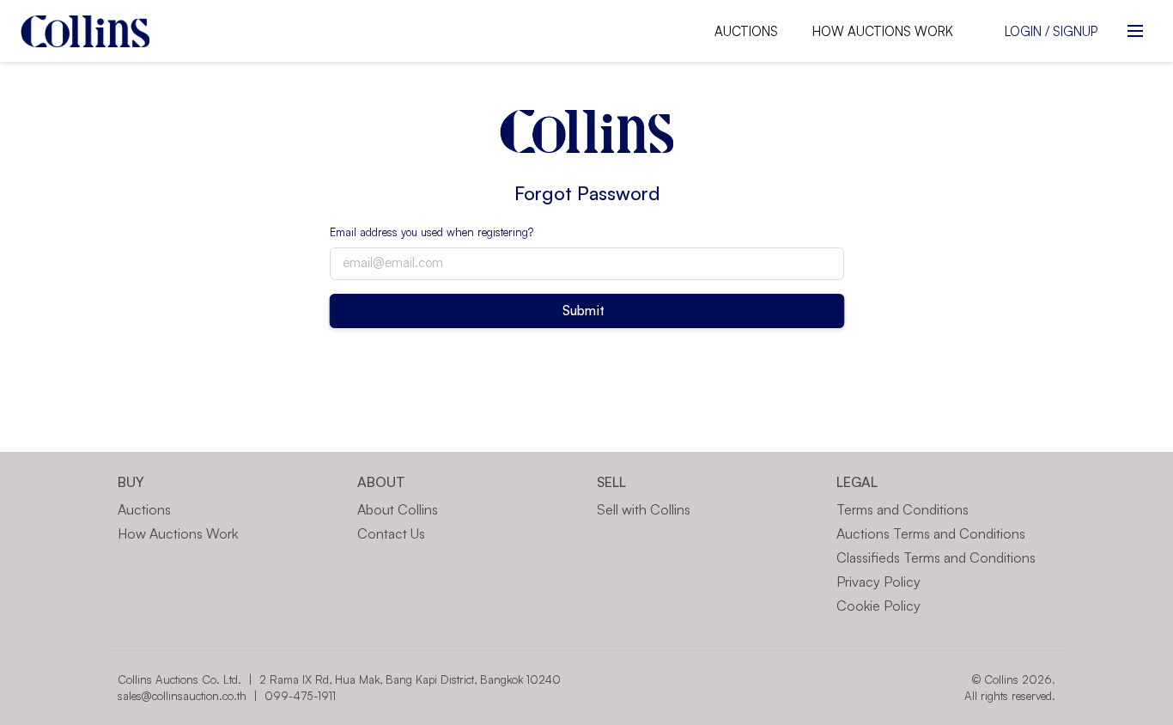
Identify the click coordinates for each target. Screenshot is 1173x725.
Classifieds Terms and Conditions (936, 557)
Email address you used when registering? (431, 232)
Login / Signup (1051, 31)
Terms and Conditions (902, 509)
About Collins (397, 509)
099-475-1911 (300, 696)
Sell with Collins (643, 509)
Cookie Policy (878, 605)
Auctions (746, 31)
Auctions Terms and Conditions (930, 533)
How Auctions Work (882, 31)
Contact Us (391, 533)
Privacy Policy (878, 581)
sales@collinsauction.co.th (182, 696)
